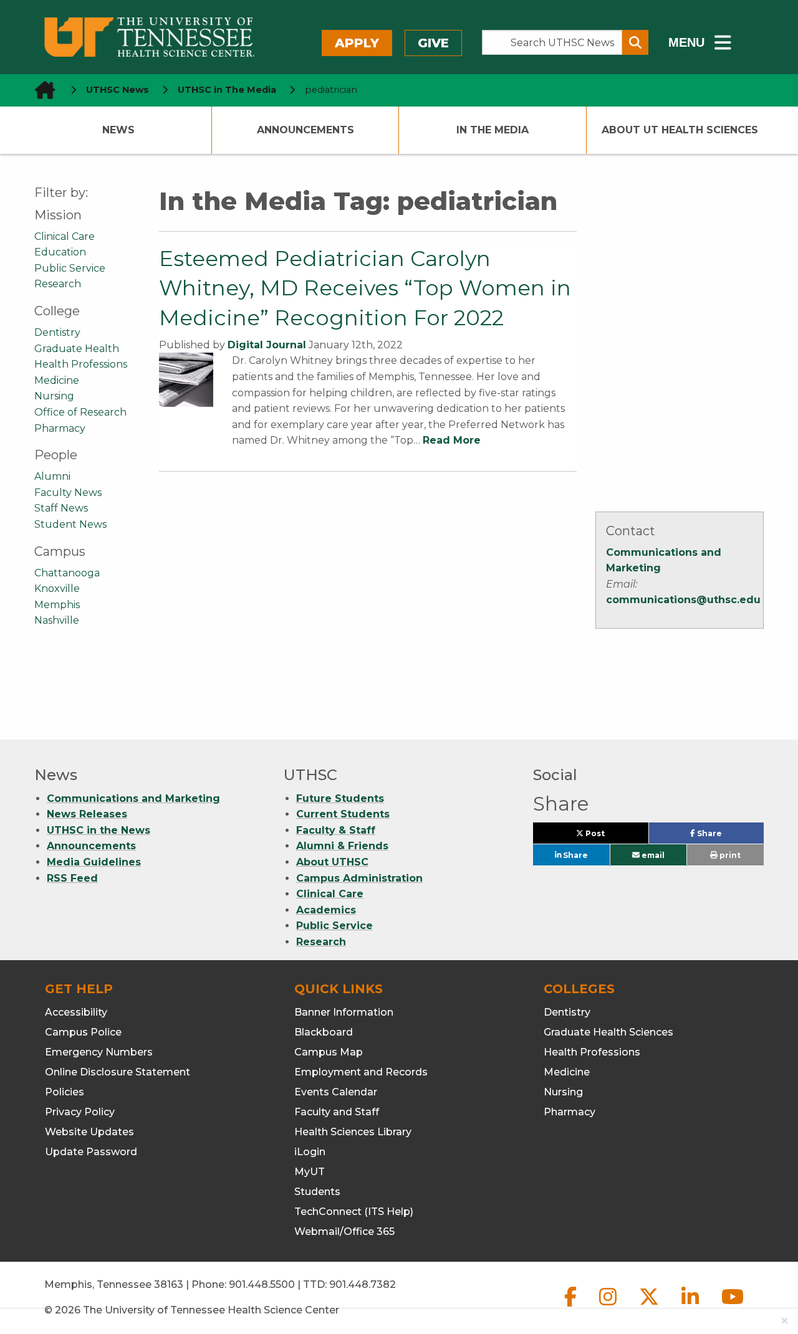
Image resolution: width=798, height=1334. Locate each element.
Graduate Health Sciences (608, 1032)
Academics (326, 910)
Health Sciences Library (352, 1132)
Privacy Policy (80, 1112)
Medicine (56, 380)
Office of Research (80, 412)
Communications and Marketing (133, 798)
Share (729, 836)
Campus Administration (359, 878)
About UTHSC (332, 862)
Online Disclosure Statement (117, 1072)
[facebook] (571, 1307)
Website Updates (89, 1132)
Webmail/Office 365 (344, 1231)
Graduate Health (76, 349)
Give (433, 43)
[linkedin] (691, 1307)
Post (609, 836)
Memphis (57, 605)
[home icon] (41, 90)
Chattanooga (67, 573)
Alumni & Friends (342, 846)
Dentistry (57, 332)
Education (60, 252)
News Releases (87, 814)
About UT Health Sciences (680, 130)
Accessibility (76, 1012)
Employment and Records (361, 1072)
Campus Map (328, 1052)
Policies (64, 1092)
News (118, 130)
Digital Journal (267, 345)
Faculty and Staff (336, 1112)
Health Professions (80, 364)
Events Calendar (335, 1092)
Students (317, 1192)
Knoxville (57, 588)
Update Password (91, 1152)
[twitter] (650, 1307)
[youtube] (732, 1307)
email (652, 855)
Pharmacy (59, 428)
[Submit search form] (635, 42)
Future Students (340, 798)
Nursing (54, 396)
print (729, 855)
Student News (70, 524)
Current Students (343, 814)
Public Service (69, 268)
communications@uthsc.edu (683, 600)
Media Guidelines (94, 862)
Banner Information (343, 1012)
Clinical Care (64, 236)
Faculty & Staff (335, 830)
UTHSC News (117, 89)
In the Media (492, 130)
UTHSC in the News (98, 830)
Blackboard (323, 1032)
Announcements (305, 130)
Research (57, 284)
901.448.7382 (362, 1284)
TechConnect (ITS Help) (353, 1211)
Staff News (61, 508)
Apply (357, 43)
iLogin (309, 1152)
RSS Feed (72, 878)
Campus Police (83, 1032)
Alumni (52, 476)
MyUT (309, 1172)
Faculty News (68, 492)
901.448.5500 (262, 1284)
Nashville (56, 620)
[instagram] (609, 1307)
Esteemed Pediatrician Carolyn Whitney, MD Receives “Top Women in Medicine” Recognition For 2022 (365, 288)
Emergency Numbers (99, 1052)
